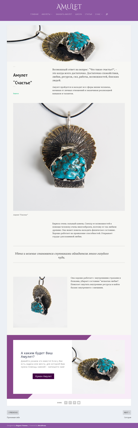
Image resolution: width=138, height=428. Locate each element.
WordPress (42, 425)
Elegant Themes (22, 425)
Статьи (88, 14)
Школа (78, 14)
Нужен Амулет (43, 376)
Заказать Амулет (64, 14)
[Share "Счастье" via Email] (79, 403)
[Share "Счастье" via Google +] (70, 403)
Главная (34, 14)
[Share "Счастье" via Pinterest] (74, 403)
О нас (97, 14)
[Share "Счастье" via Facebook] (66, 403)
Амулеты (46, 14)
